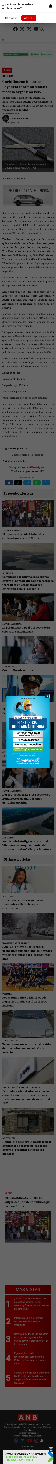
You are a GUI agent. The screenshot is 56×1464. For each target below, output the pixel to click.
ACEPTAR (28, 18)
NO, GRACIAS (11, 18)
